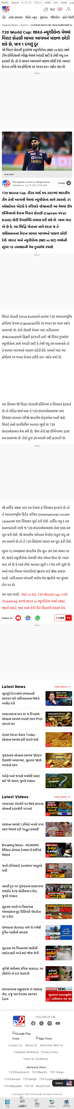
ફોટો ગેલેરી (68, 17)
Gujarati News (10, 25)
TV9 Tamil (62, 1079)
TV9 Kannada (12, 1079)
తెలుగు (38, 2)
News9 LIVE (43, 1086)
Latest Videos (15, 796)
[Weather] (46, 9)
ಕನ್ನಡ (26, 2)
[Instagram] (49, 1023)
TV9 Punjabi (46, 1079)
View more (60, 687)
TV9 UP (28, 1086)
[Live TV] (59, 9)
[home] (4, 17)
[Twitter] (41, 1023)
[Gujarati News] (5, 9)
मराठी (47, 2)
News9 (15, 2)
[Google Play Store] (23, 1036)
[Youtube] (18, 618)
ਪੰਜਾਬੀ (64, 2)
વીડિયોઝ (55, 17)
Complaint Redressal (26, 1052)
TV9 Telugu (57, 1072)
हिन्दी (5, 2)
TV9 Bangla (30, 1079)
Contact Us (15, 1045)
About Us (31, 1045)
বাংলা (56, 2)
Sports (24, 25)
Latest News (13, 686)
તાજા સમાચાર (15, 17)
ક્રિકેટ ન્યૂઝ (31, 17)
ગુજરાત (44, 17)
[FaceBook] (33, 1023)
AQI (52, 9)
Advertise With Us (51, 1045)
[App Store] (47, 1039)
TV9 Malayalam (13, 1086)
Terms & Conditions (35, 1059)
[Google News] (28, 618)
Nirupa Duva (42, 182)
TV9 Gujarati (18, 182)
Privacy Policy (49, 1052)
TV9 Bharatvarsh (19, 1072)
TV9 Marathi (39, 1072)
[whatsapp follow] (37, 618)
